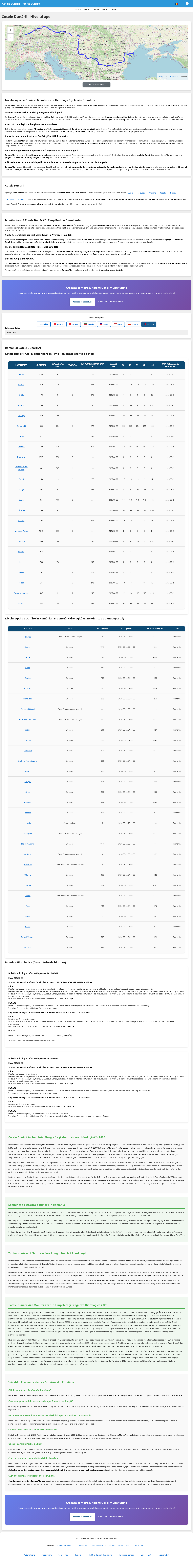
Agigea (28, 636)
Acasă (78, 9)
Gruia (21, 500)
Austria (131, 193)
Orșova (21, 551)
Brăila (21, 395)
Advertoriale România (65, 1545)
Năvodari (28, 864)
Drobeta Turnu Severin (21, 468)
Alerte (86, 9)
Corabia (21, 447)
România (21, 199)
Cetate (21, 436)
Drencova (21, 457)
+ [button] (10, 30)
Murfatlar (28, 854)
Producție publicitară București (91, 1545)
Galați (21, 479)
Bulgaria (10, 199)
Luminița (27, 823)
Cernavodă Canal (28, 709)
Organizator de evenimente (119, 1545)
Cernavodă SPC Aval (27, 719)
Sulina (21, 572)
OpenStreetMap (174, 77)
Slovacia (141, 193)
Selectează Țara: (96, 317)
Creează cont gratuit (82, 302)
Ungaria (152, 193)
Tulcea (21, 583)
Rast (21, 562)
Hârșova (21, 510)
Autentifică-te (116, 301)
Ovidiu (27, 895)
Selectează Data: (12, 328)
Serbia (173, 193)
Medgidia (28, 833)
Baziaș (21, 374)
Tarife (104, 9)
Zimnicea (21, 603)
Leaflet (161, 77)
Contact (114, 9)
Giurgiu (21, 489)
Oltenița (21, 541)
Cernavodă (21, 426)
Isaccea (21, 520)
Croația (163, 193)
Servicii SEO (139, 1545)
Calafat (21, 405)
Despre (96, 9)
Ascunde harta (98, 84)
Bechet (21, 384)
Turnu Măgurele (21, 593)
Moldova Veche (21, 531)
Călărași (21, 415)
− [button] (10, 37)
